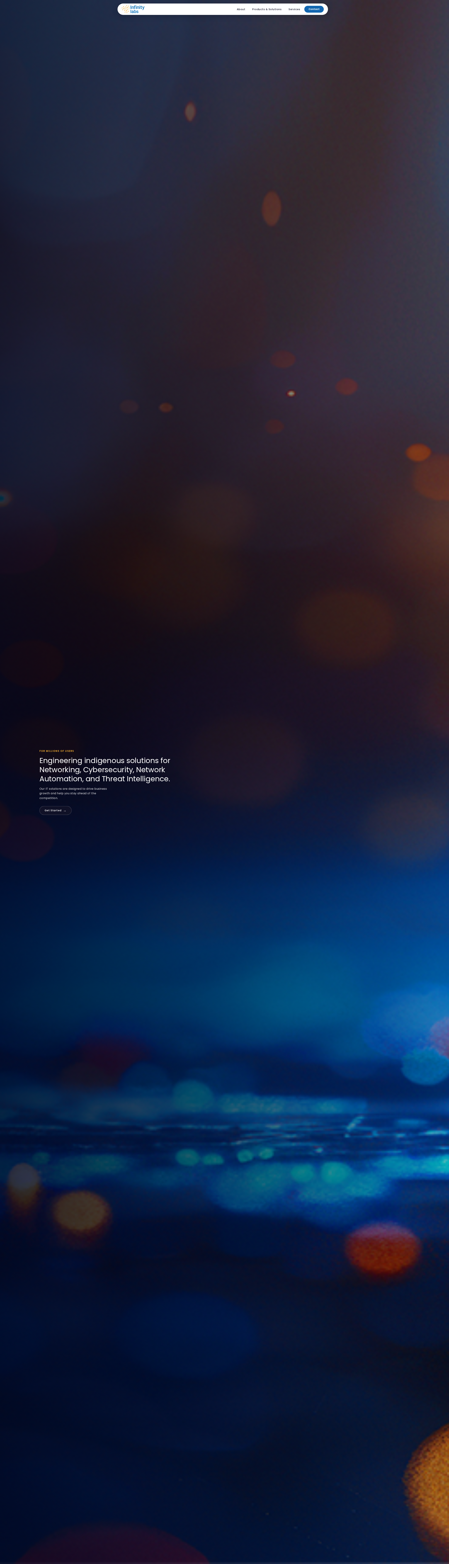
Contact (314, 9)
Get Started (55, 810)
